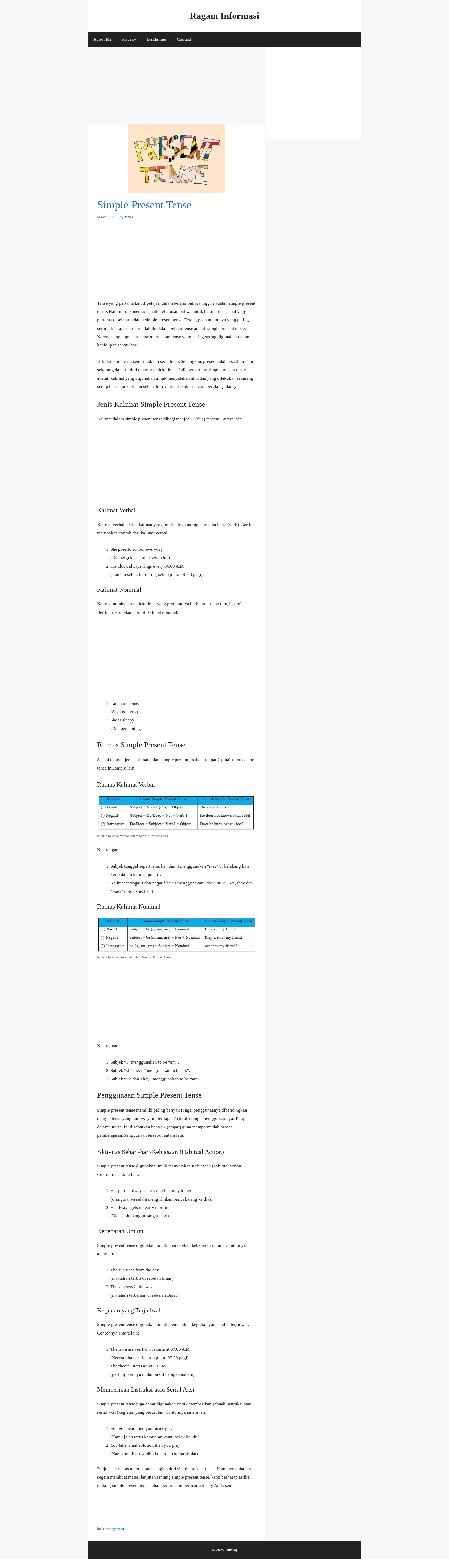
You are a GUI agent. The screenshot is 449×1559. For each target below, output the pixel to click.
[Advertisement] (176, 85)
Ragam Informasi (224, 16)
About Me (102, 39)
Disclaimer (157, 39)
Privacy (129, 39)
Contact (184, 39)
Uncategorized (113, 1529)
